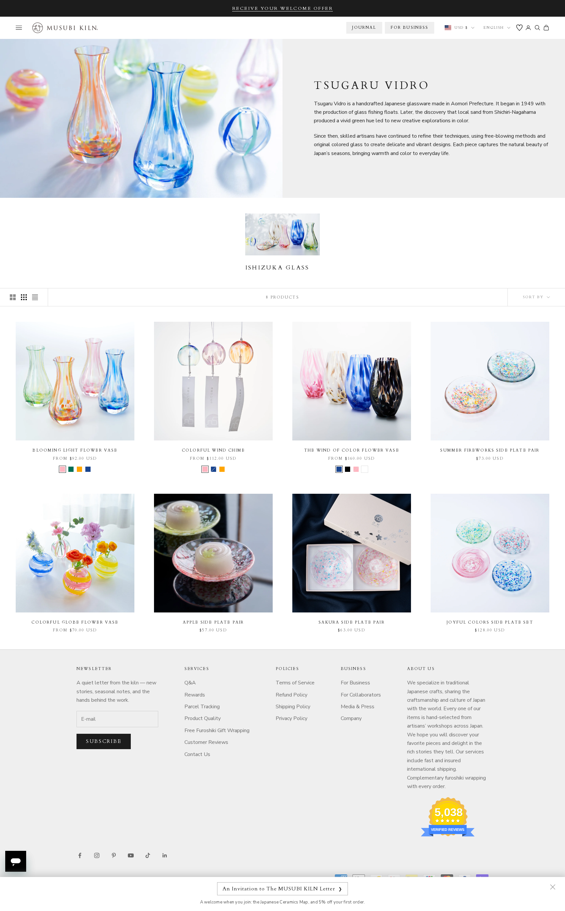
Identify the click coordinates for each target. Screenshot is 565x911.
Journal (364, 27)
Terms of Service (295, 682)
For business (410, 27)
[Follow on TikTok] (148, 855)
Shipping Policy (293, 706)
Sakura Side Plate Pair (351, 622)
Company (351, 718)
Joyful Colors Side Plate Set (490, 622)
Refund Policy (291, 694)
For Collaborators (361, 694)
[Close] (552, 887)
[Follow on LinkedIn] (165, 855)
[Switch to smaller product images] (24, 297)
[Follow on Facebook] (80, 855)
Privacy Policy (291, 718)
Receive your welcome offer (282, 8)
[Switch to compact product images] (35, 297)
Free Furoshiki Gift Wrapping (216, 730)
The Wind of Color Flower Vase (351, 450)
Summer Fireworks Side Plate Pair (489, 450)
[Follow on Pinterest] (114, 855)
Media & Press (357, 706)
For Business (355, 682)
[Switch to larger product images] (13, 297)
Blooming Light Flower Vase (74, 450)
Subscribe (103, 741)
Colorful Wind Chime (213, 450)
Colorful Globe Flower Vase (74, 622)
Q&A (190, 682)
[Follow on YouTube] (131, 855)
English (494, 27)
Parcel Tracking (202, 706)
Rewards (194, 694)
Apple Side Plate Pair (213, 622)
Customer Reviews (206, 742)
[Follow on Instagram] (97, 855)
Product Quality (202, 718)
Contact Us (197, 754)
